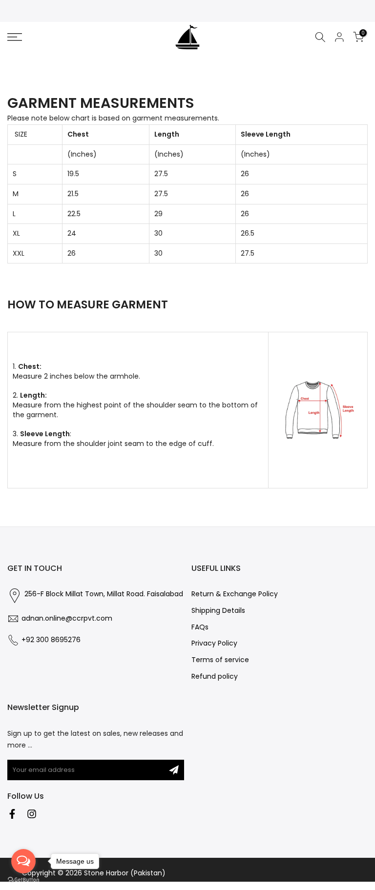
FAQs (199, 627)
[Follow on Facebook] (12, 814)
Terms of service (220, 660)
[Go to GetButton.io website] (23, 880)
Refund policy (214, 676)
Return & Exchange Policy (234, 594)
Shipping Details (218, 610)
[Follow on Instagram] (32, 814)
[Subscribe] (174, 770)
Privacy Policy (214, 643)
